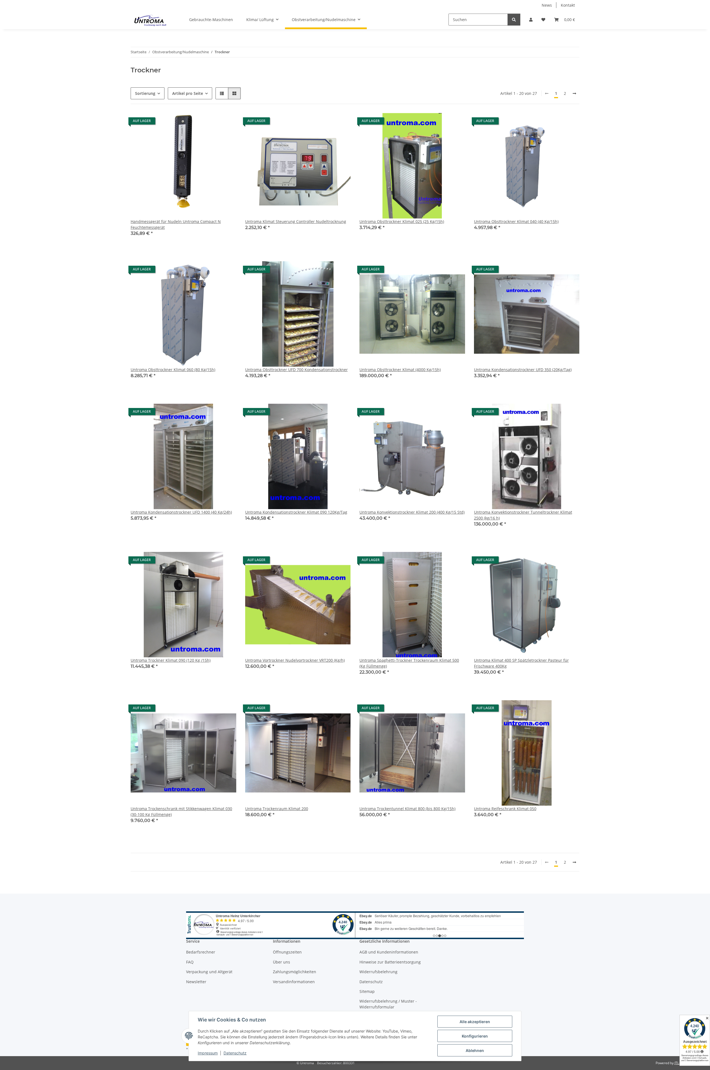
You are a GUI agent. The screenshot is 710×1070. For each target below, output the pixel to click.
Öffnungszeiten (287, 952)
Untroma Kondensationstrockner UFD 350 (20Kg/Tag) (523, 369)
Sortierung (145, 93)
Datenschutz (235, 1053)
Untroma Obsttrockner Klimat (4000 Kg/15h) (400, 369)
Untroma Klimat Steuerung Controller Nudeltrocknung (295, 221)
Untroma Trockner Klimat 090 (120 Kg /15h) (171, 660)
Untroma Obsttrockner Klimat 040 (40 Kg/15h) (516, 221)
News (547, 5)
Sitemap (367, 991)
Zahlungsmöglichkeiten (294, 971)
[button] (531, 19)
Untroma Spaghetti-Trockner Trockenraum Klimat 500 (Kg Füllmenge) (409, 663)
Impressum (208, 1053)
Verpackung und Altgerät (209, 971)
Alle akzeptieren (475, 1021)
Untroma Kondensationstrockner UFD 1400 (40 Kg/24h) (181, 512)
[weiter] (574, 93)
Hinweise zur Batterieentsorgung (390, 962)
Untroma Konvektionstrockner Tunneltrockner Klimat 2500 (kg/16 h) (523, 515)
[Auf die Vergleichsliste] (212, 122)
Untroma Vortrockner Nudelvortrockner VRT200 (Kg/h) (295, 660)
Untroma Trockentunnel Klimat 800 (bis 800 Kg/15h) (407, 808)
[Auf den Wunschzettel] (227, 122)
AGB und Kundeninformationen (388, 952)
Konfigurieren (475, 1036)
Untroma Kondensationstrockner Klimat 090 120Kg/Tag (296, 512)
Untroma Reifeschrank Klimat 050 (505, 808)
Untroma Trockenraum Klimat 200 (276, 808)
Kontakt (568, 5)
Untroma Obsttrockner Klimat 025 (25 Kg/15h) (401, 221)
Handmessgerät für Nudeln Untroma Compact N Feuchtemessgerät (176, 224)
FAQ (190, 962)
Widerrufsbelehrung (378, 971)
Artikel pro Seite (187, 93)
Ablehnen (475, 1050)
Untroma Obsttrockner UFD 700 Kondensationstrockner (296, 369)
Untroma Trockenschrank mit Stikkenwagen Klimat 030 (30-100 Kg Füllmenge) (181, 811)
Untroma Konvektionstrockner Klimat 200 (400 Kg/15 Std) (412, 512)
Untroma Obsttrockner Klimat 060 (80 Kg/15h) (173, 369)
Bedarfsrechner (200, 952)
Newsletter (196, 981)
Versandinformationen (294, 981)
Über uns (281, 962)
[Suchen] (514, 20)
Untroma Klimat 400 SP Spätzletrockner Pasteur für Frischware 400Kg (521, 663)
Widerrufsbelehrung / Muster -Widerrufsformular (388, 1004)
